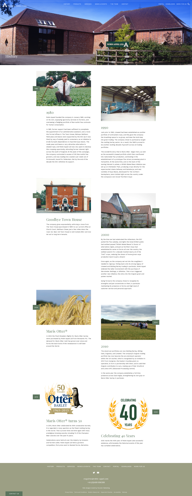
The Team (114, 4)
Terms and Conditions (80, 492)
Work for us (181, 4)
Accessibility (117, 492)
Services (88, 4)
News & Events (101, 4)
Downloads (170, 4)
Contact (125, 4)
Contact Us (14, 494)
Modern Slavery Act (93, 492)
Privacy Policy (69, 492)
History (67, 4)
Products (77, 4)
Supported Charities (106, 492)
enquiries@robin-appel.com (96, 478)
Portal (161, 4)
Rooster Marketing (104, 488)
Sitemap (124, 492)
